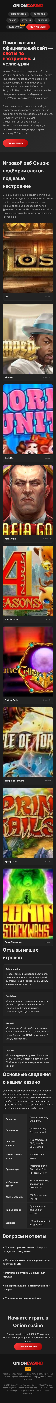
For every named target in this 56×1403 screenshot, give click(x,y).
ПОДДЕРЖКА (16, 26)
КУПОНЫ (26, 20)
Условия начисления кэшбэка (23, 1298)
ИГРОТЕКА (42, 20)
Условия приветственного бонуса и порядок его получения (25, 1249)
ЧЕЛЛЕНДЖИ (39, 14)
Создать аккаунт (28, 1346)
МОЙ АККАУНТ (38, 27)
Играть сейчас (15, 143)
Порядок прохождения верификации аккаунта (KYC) (26, 1262)
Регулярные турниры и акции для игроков (24, 1274)
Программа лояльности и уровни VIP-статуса (26, 1287)
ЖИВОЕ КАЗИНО (18, 14)
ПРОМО (12, 20)
